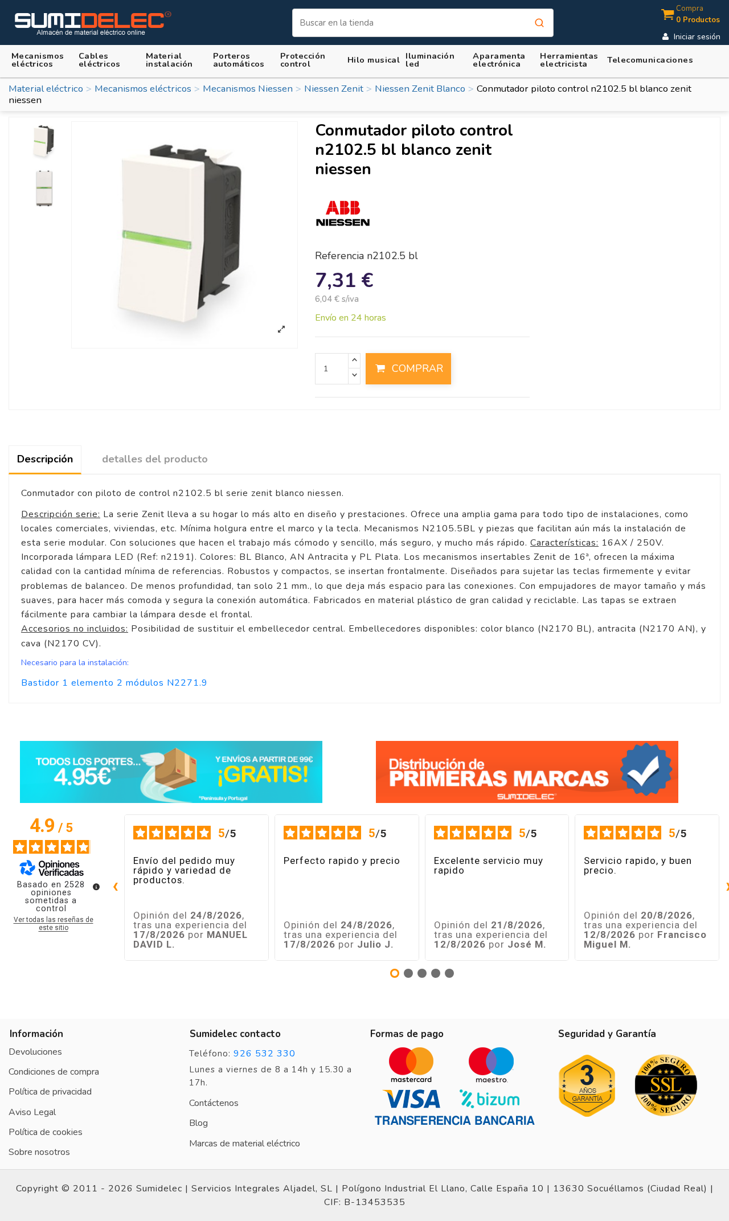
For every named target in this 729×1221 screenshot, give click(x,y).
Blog (198, 1123)
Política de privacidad (50, 1091)
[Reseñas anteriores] (115, 888)
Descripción (45, 459)
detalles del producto (155, 459)
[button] (176, 59)
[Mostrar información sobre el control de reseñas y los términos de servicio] (96, 886)
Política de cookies (46, 1132)
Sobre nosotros (39, 1152)
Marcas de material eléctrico (244, 1143)
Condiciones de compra (54, 1072)
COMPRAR (417, 368)
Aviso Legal (32, 1112)
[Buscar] (539, 23)
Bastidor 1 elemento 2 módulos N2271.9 (114, 683)
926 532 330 (265, 1053)
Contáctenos (214, 1103)
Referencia (339, 256)
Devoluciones (35, 1052)
